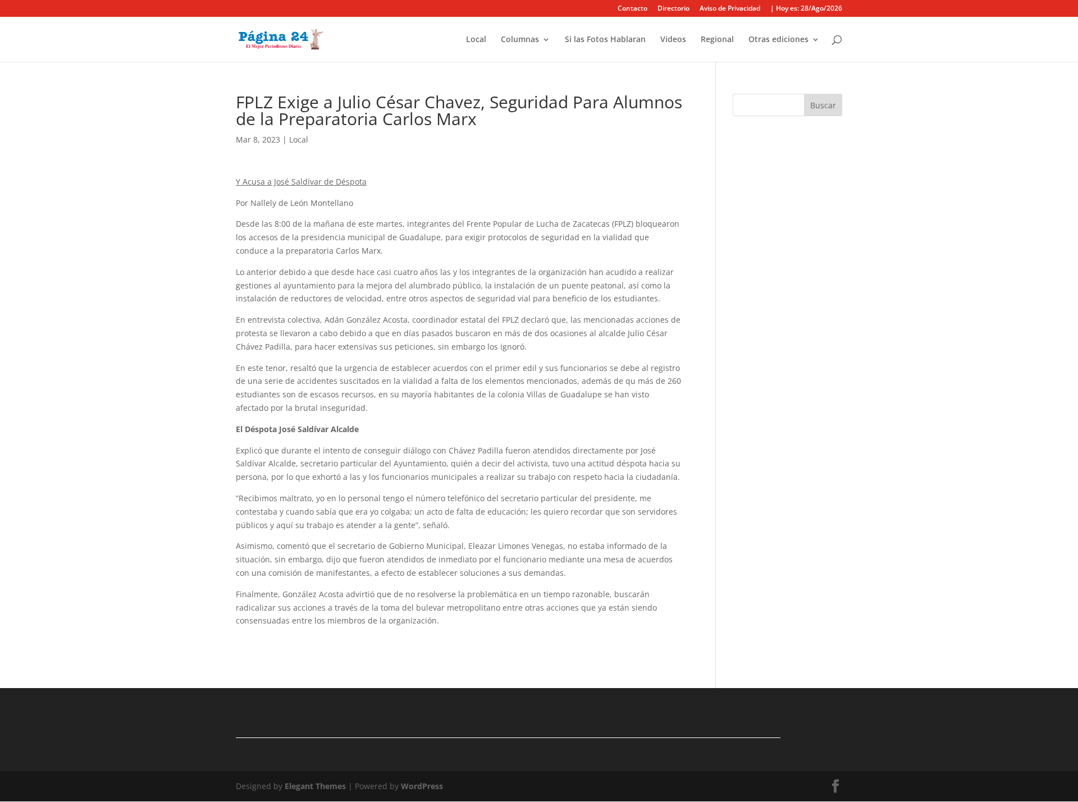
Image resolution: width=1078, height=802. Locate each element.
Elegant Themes (315, 786)
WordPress (422, 786)
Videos (673, 39)
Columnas (520, 39)
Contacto (632, 9)
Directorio (673, 9)
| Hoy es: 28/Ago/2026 (806, 9)
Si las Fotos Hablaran (605, 39)
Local (476, 39)
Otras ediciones (778, 39)
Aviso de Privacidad (730, 9)
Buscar (823, 105)
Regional (717, 39)
